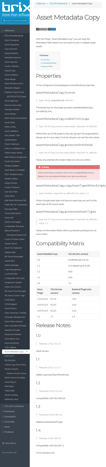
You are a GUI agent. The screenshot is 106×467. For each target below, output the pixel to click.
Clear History (10, 443)
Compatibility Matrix (48, 63)
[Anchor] (63, 75)
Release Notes (47, 66)
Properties (45, 59)
